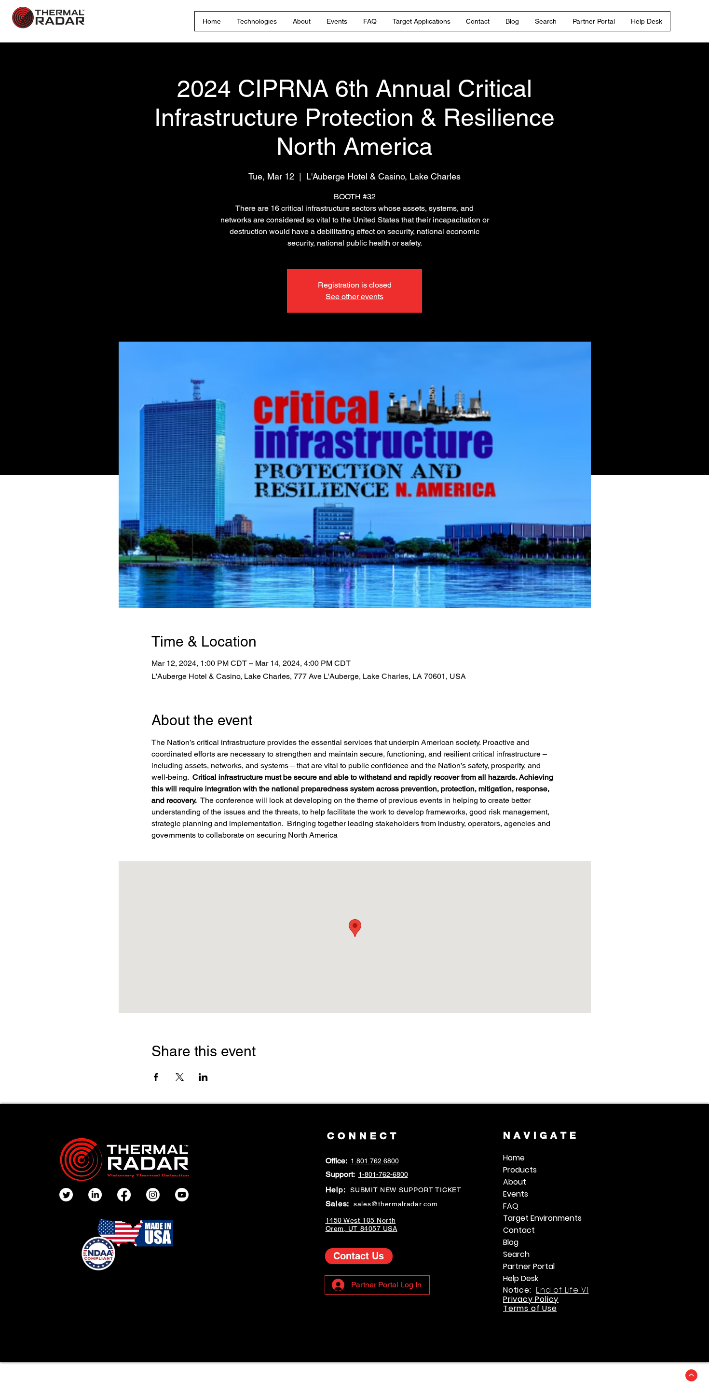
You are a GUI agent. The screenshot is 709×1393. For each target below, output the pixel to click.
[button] (257, 21)
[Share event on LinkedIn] (203, 1077)
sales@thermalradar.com (395, 1204)
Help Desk (520, 1278)
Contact (519, 1230)
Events (515, 1194)
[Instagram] (153, 1194)
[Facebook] (124, 1194)
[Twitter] (66, 1194)
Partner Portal (529, 1266)
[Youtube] (182, 1194)
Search (516, 1254)
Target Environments (542, 1218)
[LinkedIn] (95, 1194)
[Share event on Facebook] (156, 1077)
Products (520, 1169)
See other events (354, 296)
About (514, 1181)
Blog (510, 1242)
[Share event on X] (179, 1077)
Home (514, 1157)
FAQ (510, 1206)
